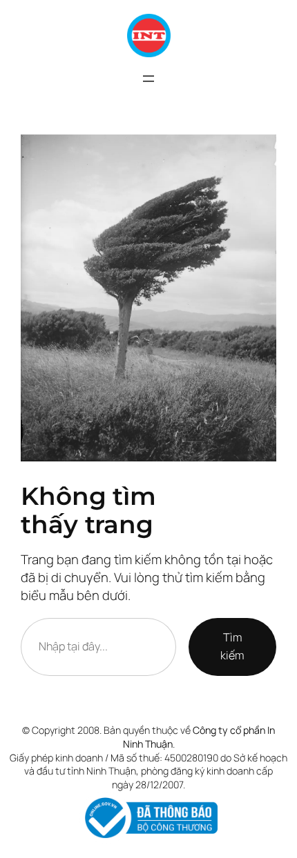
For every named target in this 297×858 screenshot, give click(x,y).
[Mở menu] (148, 78)
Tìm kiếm (232, 646)
